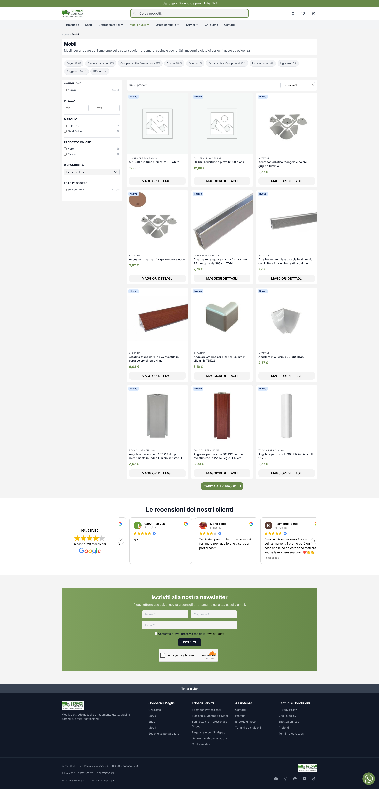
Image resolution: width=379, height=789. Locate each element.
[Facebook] (276, 778)
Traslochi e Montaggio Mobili (210, 715)
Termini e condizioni (248, 727)
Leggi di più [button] (263, 557)
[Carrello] (313, 13)
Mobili (152, 727)
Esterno (195, 63)
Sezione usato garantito (163, 733)
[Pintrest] (294, 778)
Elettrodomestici (109, 24)
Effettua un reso (245, 721)
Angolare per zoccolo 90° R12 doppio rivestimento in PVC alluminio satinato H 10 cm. (157, 457)
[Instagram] (285, 778)
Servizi (190, 24)
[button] (314, 541)
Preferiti (240, 715)
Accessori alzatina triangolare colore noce (157, 259)
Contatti (229, 24)
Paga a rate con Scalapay (208, 732)
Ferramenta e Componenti (227, 63)
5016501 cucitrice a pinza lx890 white (154, 162)
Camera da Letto (101, 63)
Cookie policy (287, 715)
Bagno (74, 63)
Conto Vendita (201, 744)
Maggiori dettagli (157, 181)
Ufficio (100, 71)
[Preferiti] (303, 13)
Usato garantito (166, 24)
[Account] (293, 13)
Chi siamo (211, 24)
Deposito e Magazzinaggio (209, 738)
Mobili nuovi (138, 24)
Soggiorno (76, 71)
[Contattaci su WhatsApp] (368, 778)
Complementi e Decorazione (140, 63)
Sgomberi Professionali (206, 709)
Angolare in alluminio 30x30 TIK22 (281, 356)
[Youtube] (304, 778)
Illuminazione (262, 63)
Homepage (72, 24)
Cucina (174, 63)
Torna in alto (189, 688)
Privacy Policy (215, 633)
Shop (88, 24)
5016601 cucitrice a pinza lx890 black (219, 162)
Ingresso (288, 63)
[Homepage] (73, 13)
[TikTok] (313, 778)
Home (65, 34)
